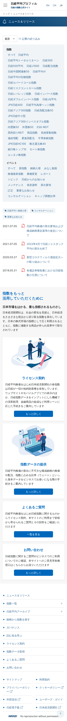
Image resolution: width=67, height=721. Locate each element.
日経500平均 (15, 66)
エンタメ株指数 (17, 154)
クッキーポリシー (50, 687)
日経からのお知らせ (33, 179)
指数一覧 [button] (12, 603)
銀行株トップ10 (17, 149)
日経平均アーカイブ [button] (18, 611)
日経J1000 (33, 66)
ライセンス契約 (16, 643)
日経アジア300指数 (19, 110)
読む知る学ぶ (14, 635)
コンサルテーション (19, 196)
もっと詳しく (33, 413)
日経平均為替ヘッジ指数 (40, 104)
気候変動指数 (49, 132)
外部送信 (12, 699)
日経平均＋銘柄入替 (16, 210)
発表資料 (32, 185)
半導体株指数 (46, 138)
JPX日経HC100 (17, 143)
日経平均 (23, 54)
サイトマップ (14, 679)
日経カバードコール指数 (22, 82)
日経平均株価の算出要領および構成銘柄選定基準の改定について (45, 230)
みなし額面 (50, 168)
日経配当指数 (50, 66)
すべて (12, 54)
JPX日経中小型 (17, 116)
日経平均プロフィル (24, 3)
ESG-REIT (43, 127)
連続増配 (13, 138)
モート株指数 (37, 149)
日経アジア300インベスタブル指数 (28, 121)
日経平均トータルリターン (23, 60)
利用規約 (44, 679)
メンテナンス (15, 185)
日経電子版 (13, 707)
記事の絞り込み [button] (30, 38)
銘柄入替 (35, 168)
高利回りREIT (16, 132)
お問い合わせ (14, 667)
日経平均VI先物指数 (19, 77)
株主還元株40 (37, 143)
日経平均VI (39, 71)
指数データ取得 (16, 651)
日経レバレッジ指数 (19, 93)
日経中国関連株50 (18, 71)
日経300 (47, 60)
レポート (46, 173)
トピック (13, 179)
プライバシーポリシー (18, 689)
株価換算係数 (15, 173)
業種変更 (32, 173)
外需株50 (27, 127)
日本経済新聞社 (48, 707)
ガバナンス (13, 627)
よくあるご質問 (16, 659)
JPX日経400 (15, 104)
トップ (6, 13)
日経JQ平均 (49, 99)
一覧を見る (33, 534)
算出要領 (46, 185)
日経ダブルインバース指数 (23, 99)
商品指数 (32, 132)
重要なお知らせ (25, 190)
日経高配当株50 (43, 110)
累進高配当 (28, 138)
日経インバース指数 (46, 93)
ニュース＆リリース (18, 595)
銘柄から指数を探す (18, 619)
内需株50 (13, 127)
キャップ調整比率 (45, 196)
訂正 (10, 190)
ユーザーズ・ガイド (51, 699)
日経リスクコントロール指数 (25, 88)
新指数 (23, 168)
